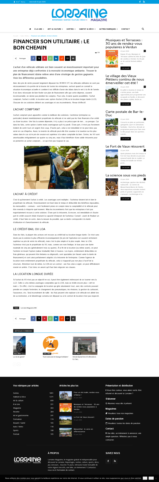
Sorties (70, 29)
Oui (145, 478)
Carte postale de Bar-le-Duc (125, 113)
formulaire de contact (65, 470)
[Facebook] (140, 1)
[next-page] (18, 364)
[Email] (67, 58)
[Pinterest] (44, 58)
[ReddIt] (61, 58)
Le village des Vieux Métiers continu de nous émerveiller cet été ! (125, 79)
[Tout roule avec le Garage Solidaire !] (56, 345)
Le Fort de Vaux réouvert (125, 146)
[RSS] (144, 1)
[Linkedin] (56, 58)
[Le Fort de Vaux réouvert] (65, 420)
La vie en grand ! (19, 357)
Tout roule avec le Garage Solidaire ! (55, 357)
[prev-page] (14, 364)
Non (151, 478)
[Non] (156, 478)
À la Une (38, 29)
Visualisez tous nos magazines (120, 413)
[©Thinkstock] (56, 167)
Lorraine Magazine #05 (29, 308)
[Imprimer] (73, 58)
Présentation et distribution (119, 385)
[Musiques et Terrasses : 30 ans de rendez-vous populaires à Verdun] (65, 407)
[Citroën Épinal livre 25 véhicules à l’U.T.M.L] (86, 345)
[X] (38, 58)
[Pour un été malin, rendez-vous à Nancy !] (65, 395)
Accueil (15, 36)
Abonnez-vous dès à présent (119, 403)
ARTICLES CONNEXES (23, 331)
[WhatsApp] (50, 58)
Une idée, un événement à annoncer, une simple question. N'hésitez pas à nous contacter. (123, 436)
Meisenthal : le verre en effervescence (83, 430)
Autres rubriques (107, 29)
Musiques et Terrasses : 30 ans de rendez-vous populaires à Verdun (124, 43)
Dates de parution (114, 418)
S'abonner (111, 399)
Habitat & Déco (86, 29)
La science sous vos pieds (126, 175)
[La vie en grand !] (26, 345)
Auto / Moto (24, 36)
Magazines (111, 408)
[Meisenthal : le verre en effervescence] (65, 432)
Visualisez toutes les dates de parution (123, 423)
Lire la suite (125, 68)
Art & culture (54, 29)
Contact (125, 29)
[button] (143, 29)
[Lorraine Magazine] (79, 15)
